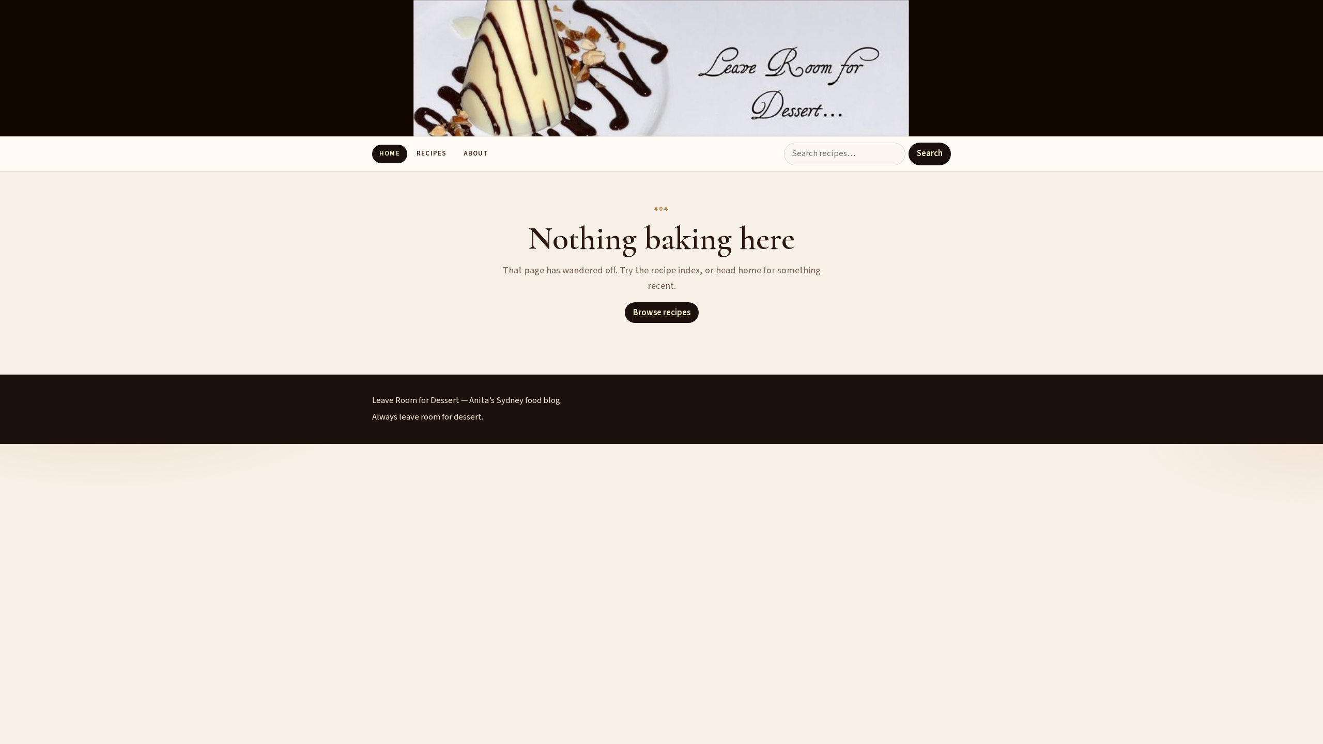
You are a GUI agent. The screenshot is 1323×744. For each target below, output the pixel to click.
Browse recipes (661, 312)
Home (389, 153)
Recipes (431, 153)
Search (930, 153)
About (476, 153)
